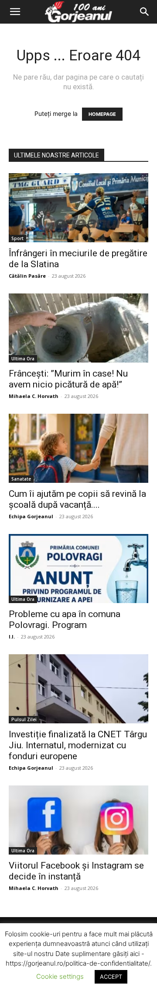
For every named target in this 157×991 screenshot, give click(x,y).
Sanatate (21, 479)
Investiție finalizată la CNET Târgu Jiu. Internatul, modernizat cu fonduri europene (78, 745)
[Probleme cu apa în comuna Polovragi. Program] (78, 568)
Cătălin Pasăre (27, 275)
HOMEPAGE (102, 114)
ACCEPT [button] (111, 976)
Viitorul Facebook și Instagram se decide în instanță (76, 871)
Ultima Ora (22, 359)
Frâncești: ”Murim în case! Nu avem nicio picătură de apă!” (68, 379)
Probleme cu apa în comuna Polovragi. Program (64, 619)
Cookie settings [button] (60, 976)
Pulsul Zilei (24, 719)
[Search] (145, 12)
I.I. (12, 636)
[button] (15, 12)
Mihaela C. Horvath (33, 396)
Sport (17, 238)
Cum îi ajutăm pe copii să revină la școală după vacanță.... (77, 499)
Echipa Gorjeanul (31, 516)
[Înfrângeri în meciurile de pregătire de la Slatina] (78, 207)
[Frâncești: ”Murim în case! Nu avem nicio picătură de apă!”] (78, 328)
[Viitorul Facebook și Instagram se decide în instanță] (78, 820)
